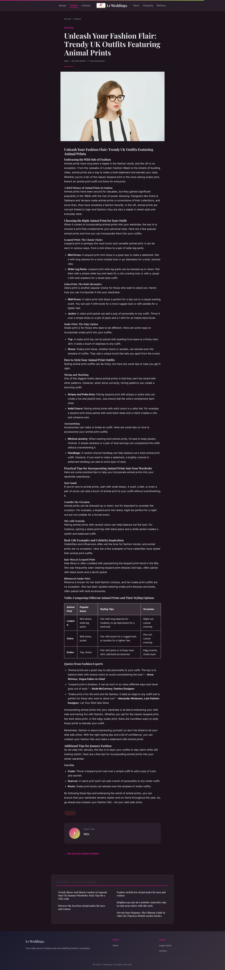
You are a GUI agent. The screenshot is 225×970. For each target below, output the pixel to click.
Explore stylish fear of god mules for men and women (141, 894)
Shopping (148, 5)
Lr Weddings (117, 5)
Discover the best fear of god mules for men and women (81, 907)
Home (115, 945)
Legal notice (165, 945)
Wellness (161, 5)
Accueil (67, 19)
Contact (163, 950)
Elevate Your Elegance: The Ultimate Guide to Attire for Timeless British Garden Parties (141, 914)
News (136, 5)
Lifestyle (86, 5)
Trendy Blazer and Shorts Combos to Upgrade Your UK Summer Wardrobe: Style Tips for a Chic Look (82, 895)
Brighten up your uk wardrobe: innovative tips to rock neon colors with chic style (141, 904)
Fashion (74, 5)
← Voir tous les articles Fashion (81, 853)
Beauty (62, 5)
